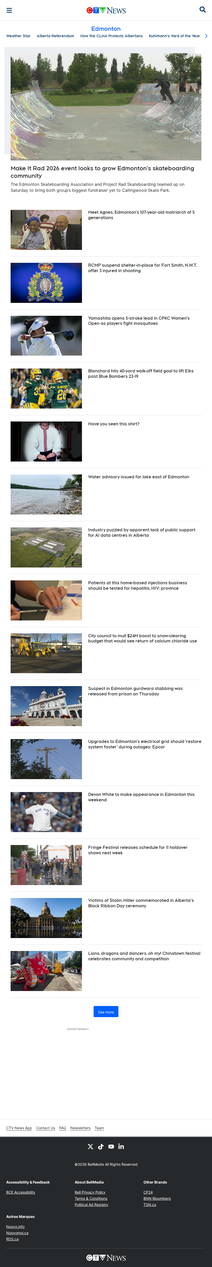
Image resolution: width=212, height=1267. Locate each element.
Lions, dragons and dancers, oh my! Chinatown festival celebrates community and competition (144, 956)
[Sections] (9, 10)
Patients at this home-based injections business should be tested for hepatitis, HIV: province (137, 585)
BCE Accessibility (20, 1192)
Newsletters (80, 1128)
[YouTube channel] (111, 1146)
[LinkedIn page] (121, 1146)
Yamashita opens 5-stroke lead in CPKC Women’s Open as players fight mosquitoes (139, 321)
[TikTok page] (101, 1146)
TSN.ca (149, 1204)
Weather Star (18, 36)
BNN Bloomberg (157, 1198)
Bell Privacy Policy (90, 1192)
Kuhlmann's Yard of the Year (174, 36)
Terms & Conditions (91, 1198)
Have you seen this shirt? (113, 423)
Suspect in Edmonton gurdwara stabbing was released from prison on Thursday (135, 691)
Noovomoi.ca (17, 1233)
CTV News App (19, 1128)
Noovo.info (15, 1226)
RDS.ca (12, 1239)
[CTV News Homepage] (106, 10)
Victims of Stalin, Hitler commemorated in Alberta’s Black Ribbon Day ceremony (141, 903)
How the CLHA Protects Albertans (111, 36)
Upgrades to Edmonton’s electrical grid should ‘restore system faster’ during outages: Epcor (144, 744)
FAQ (62, 1128)
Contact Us (45, 1128)
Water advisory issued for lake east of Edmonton (138, 476)
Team (99, 1128)
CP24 (148, 1192)
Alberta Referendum (55, 36)
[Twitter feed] (90, 1146)
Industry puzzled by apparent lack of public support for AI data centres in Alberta (141, 532)
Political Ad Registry (91, 1204)
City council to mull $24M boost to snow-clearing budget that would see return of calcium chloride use (142, 638)
